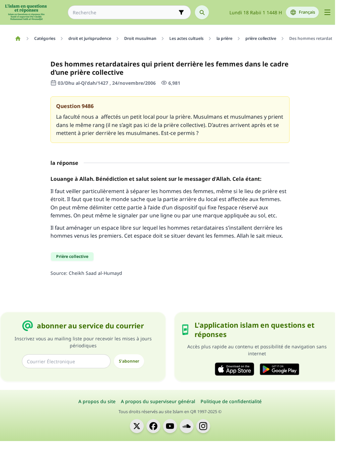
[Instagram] (203, 426)
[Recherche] (202, 12)
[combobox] (125, 12)
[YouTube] (170, 426)
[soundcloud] (187, 426)
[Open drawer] (327, 12)
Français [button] (307, 12)
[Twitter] (137, 426)
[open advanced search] (181, 12)
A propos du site (97, 401)
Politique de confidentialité (231, 401)
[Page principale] (18, 38)
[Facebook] (153, 426)
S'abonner (129, 361)
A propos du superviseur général (158, 401)
